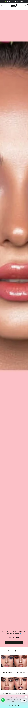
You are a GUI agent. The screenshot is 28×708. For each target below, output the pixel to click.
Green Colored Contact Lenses (20, 694)
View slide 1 (5, 645)
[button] (22, 5)
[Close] (25, 697)
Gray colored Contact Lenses (7, 694)
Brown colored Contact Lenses (21, 671)
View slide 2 (9, 645)
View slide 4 (18, 645)
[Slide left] (2, 1)
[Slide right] (25, 1)
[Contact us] (3, 700)
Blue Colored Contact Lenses (7, 671)
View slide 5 (22, 645)
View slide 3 (14, 645)
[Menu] (2, 5)
